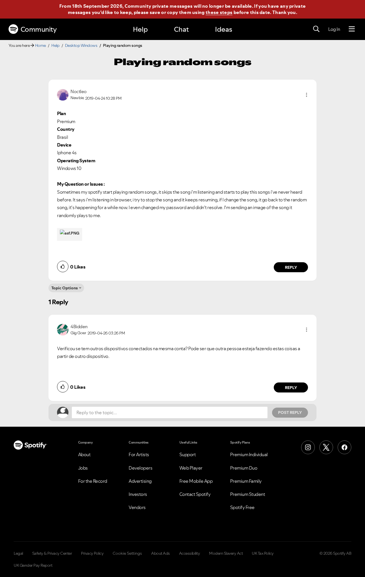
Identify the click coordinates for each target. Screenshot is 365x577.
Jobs (83, 468)
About (84, 454)
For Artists (139, 454)
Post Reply (290, 412)
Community (39, 29)
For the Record (92, 481)
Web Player (190, 468)
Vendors (137, 507)
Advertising (140, 481)
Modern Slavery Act (226, 553)
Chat (181, 29)
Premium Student (247, 494)
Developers (140, 468)
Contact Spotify (195, 494)
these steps (219, 12)
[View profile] (62, 94)
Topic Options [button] (64, 288)
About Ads (160, 553)
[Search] (316, 29)
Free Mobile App (196, 481)
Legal (18, 553)
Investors (138, 494)
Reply (291, 267)
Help (140, 29)
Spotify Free (242, 507)
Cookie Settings (127, 553)
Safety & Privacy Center (52, 553)
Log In (334, 29)
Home (40, 45)
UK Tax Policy (263, 553)
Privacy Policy (92, 553)
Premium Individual (249, 454)
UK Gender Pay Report (33, 565)
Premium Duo (243, 468)
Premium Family (246, 481)
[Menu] (351, 29)
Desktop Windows (81, 45)
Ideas (223, 29)
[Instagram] (308, 447)
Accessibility (189, 553)
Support (187, 454)
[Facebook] (344, 447)
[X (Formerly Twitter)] (326, 447)
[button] (306, 95)
